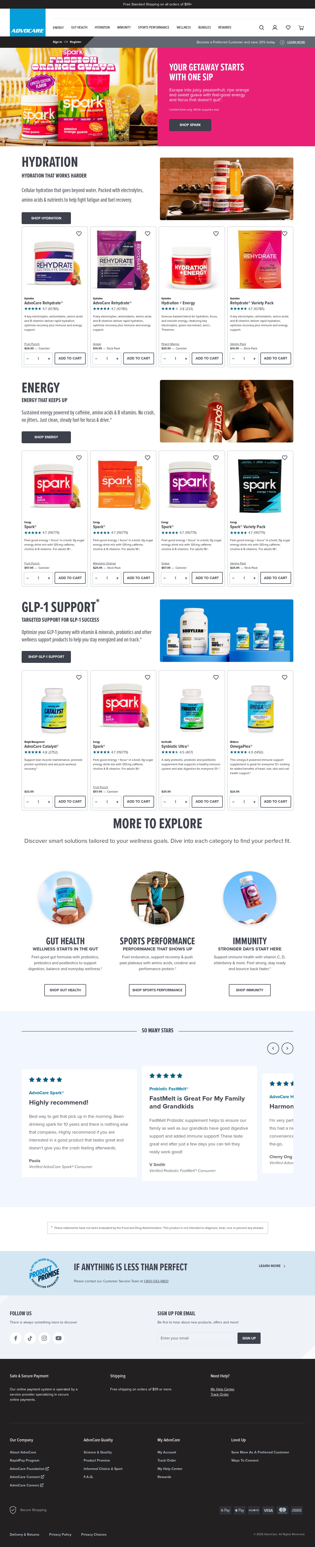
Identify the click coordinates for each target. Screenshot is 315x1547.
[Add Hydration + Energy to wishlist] (215, 234)
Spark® (30, 527)
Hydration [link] (102, 27)
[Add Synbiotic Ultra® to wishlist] (215, 677)
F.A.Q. (89, 1477)
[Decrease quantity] (27, 359)
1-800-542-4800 (156, 1281)
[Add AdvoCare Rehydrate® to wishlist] (78, 234)
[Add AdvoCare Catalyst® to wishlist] (78, 677)
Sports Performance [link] (153, 27)
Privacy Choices (94, 1534)
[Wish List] (288, 27)
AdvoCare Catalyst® (41, 746)
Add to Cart (70, 358)
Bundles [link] (204, 27)
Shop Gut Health (65, 990)
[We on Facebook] (16, 1338)
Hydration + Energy (178, 303)
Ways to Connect (245, 1460)
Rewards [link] (224, 27)
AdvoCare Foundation (28, 1469)
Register (75, 42)
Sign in (57, 42)
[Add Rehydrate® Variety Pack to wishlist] (284, 234)
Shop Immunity (249, 990)
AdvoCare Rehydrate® (43, 303)
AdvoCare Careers (25, 1485)
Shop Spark (190, 125)
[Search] (261, 27)
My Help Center (223, 1389)
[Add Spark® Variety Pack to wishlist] (284, 458)
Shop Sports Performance (157, 990)
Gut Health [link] (79, 27)
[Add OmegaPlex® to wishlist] (284, 677)
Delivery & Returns (24, 1534)
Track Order (220, 1394)
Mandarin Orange (104, 563)
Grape (97, 344)
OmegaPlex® (241, 746)
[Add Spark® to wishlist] (78, 458)
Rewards (164, 1477)
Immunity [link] (124, 27)
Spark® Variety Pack (247, 527)
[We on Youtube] (58, 1338)
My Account (167, 1452)
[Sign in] (275, 27)
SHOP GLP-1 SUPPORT (46, 657)
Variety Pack (238, 344)
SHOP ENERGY (46, 437)
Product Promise (97, 1460)
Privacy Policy (60, 1534)
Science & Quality (98, 1452)
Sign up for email (176, 1314)
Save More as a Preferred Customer (260, 1452)
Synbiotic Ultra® (175, 746)
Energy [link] (58, 28)
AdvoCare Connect (25, 1477)
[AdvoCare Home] (28, 26)
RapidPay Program (24, 1460)
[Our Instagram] (44, 1338)
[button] (273, 1048)
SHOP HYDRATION (46, 218)
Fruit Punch (32, 344)
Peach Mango (170, 344)
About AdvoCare (23, 1452)
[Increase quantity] (49, 359)
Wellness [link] (184, 27)
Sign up (249, 1338)
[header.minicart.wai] (301, 27)
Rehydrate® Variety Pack (251, 303)
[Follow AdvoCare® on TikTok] (30, 1338)
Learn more (270, 1266)
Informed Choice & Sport (103, 1469)
